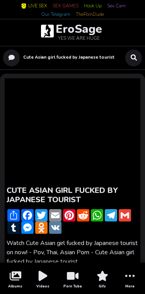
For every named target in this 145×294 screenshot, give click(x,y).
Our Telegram (55, 14)
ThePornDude (90, 14)
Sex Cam (116, 6)
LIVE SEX (37, 5)
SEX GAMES (65, 6)
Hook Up (93, 6)
